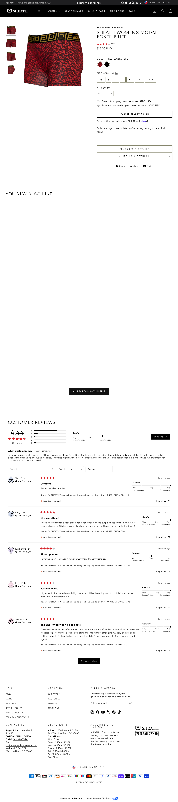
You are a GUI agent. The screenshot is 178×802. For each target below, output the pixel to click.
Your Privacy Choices (99, 798)
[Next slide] (169, 287)
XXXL (150, 79)
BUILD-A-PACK (96, 11)
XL (130, 79)
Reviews (19, 2)
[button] (48, 430)
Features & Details (135, 149)
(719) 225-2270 (23, 736)
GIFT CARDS (117, 11)
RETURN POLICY (14, 708)
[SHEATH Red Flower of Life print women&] (53, 59)
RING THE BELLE (113, 27)
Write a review (160, 437)
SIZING (9, 698)
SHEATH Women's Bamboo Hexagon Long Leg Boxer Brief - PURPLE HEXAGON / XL (90, 495)
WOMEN (53, 11)
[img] (42, 451)
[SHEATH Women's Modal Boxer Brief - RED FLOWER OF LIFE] (87, 363)
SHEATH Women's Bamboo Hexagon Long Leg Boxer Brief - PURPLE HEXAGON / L (89, 531)
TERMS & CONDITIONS (17, 717)
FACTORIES (54, 698)
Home (100, 27)
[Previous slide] (9, 287)
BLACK (107, 64)
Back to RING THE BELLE (91, 391)
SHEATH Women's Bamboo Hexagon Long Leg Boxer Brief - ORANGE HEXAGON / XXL (91, 565)
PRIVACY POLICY (14, 712)
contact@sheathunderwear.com (21, 745)
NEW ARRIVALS (74, 11)
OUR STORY (54, 694)
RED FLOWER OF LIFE (100, 64)
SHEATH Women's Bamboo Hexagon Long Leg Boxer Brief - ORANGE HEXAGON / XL (90, 602)
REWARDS (11, 703)
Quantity (103, 88)
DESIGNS (52, 703)
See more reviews (89, 661)
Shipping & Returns (134, 156)
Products (9, 2)
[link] (106, 44)
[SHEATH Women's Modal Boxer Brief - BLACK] (91, 363)
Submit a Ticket (20, 739)
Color (112, 59)
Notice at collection (71, 798)
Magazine (29, 2)
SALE (132, 11)
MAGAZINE (54, 708)
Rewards (39, 2)
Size (105, 73)
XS (100, 79)
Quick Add (89, 348)
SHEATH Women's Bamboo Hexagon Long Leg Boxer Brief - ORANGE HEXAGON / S (90, 644)
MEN (38, 11)
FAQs (48, 2)
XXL (139, 79)
